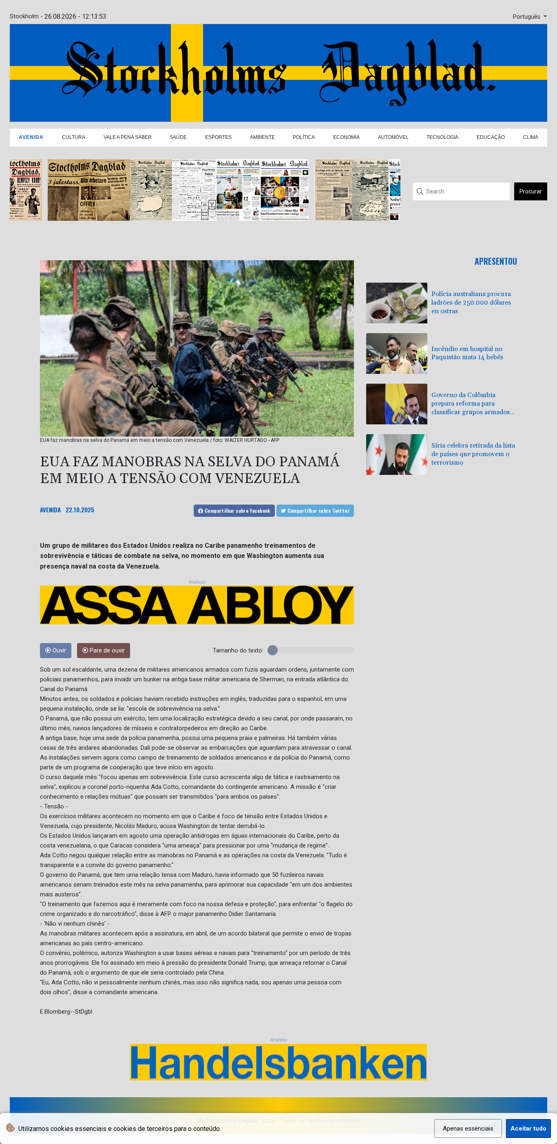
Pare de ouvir (106, 650)
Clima (530, 137)
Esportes (218, 137)
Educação (491, 137)
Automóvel (393, 137)
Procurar (530, 191)
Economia (346, 137)
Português (527, 16)
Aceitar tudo (528, 1128)
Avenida (31, 137)
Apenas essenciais (468, 1128)
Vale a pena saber (128, 137)
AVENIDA (50, 509)
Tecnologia (442, 137)
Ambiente (262, 137)
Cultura (73, 137)
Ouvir (58, 650)
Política (304, 137)
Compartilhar (236, 510)
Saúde (178, 137)
